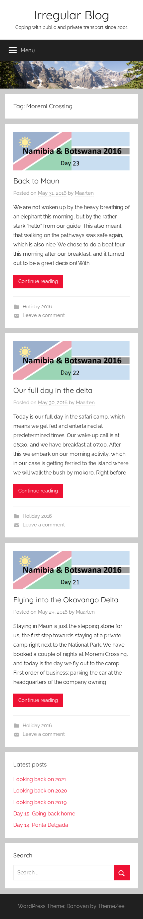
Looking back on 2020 (40, 790)
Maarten (84, 193)
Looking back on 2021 (39, 779)
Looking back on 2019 (40, 802)
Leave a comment (44, 315)
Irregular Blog (71, 14)
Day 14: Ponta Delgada (40, 825)
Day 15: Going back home (44, 813)
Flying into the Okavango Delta (65, 599)
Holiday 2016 (37, 307)
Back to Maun (36, 180)
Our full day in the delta (52, 390)
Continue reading (38, 281)
